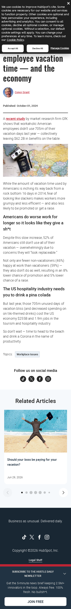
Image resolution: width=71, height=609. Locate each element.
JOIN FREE (35, 601)
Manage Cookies (60, 48)
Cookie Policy (15, 40)
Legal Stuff (35, 560)
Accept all (13, 48)
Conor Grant (22, 92)
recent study (15, 118)
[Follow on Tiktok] (23, 379)
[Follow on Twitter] (31, 379)
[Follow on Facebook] (40, 379)
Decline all (37, 48)
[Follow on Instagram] (48, 379)
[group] (35, 447)
